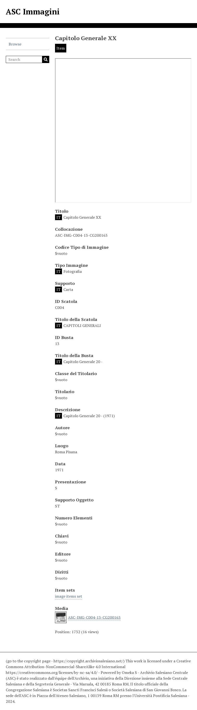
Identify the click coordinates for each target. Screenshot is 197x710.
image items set (68, 596)
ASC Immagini (33, 11)
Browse (15, 44)
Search (45, 59)
